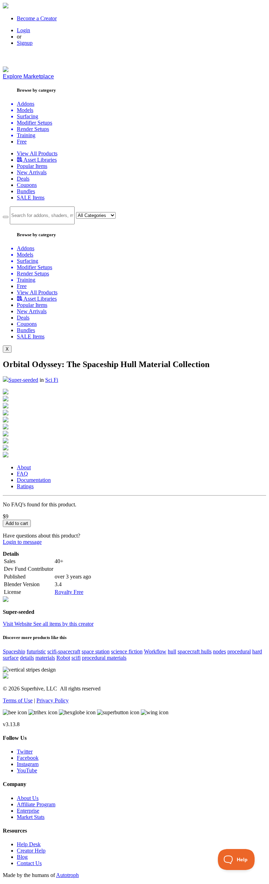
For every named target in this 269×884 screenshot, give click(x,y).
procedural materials (104, 658)
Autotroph (67, 875)
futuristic (36, 651)
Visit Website (18, 624)
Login (23, 30)
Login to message (22, 542)
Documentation (34, 480)
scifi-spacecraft (63, 651)
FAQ (22, 474)
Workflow (155, 651)
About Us (28, 798)
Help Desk (29, 844)
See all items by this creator (63, 624)
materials (45, 658)
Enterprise (28, 811)
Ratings (25, 486)
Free (22, 142)
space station (96, 651)
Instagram (28, 764)
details (27, 658)
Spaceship (14, 651)
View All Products (37, 153)
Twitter (25, 752)
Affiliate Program (36, 804)
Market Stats (30, 817)
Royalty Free (69, 592)
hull (172, 651)
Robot (63, 658)
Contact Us (29, 863)
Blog (22, 857)
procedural (239, 651)
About (24, 467)
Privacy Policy (52, 700)
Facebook (28, 758)
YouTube (27, 770)
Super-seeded (23, 380)
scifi (76, 658)
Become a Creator (37, 18)
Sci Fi (51, 380)
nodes (219, 651)
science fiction (127, 651)
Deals (23, 179)
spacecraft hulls (195, 651)
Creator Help (31, 851)
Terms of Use (18, 700)
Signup (25, 43)
